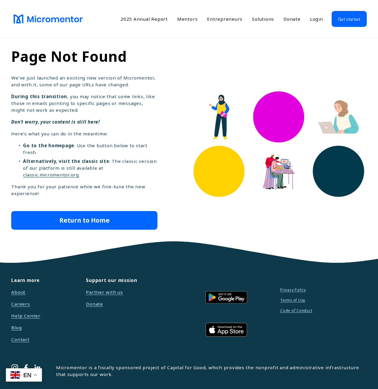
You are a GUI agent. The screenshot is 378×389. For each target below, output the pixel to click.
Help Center (25, 316)
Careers (20, 304)
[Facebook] (26, 367)
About (18, 292)
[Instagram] (14, 367)
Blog (16, 327)
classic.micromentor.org (51, 175)
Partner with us (104, 292)
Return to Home (84, 220)
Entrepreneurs (224, 19)
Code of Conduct (296, 310)
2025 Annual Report (144, 19)
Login (316, 19)
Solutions (263, 19)
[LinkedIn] (37, 367)
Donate (292, 19)
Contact (20, 339)
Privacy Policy (293, 289)
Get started (349, 19)
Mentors (187, 19)
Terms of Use (292, 300)
